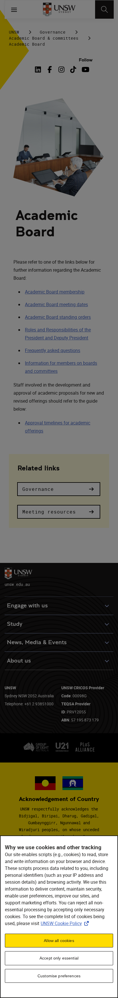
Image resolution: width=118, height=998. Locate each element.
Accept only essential (59, 958)
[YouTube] (85, 69)
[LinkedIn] (39, 69)
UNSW (14, 32)
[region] (59, 916)
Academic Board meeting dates (56, 304)
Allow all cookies (59, 940)
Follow (86, 60)
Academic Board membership (54, 292)
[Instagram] (61, 69)
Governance (53, 32)
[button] (58, 489)
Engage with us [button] (27, 605)
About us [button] (19, 660)
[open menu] (14, 9)
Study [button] (14, 624)
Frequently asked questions (52, 350)
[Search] (104, 9)
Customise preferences (59, 976)
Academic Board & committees (43, 38)
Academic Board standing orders (58, 317)
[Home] (59, 9)
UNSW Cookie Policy (66, 923)
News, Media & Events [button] (37, 642)
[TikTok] (73, 69)
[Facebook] (49, 69)
